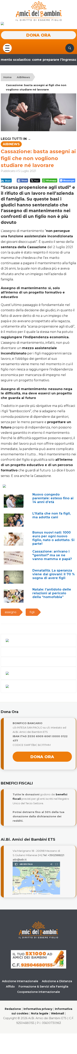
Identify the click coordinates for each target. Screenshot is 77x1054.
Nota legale (39, 1013)
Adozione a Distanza (57, 981)
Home (7, 77)
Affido (10, 986)
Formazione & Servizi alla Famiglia (43, 986)
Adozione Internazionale (20, 981)
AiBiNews (23, 77)
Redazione (13, 1009)
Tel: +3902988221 (53, 855)
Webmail (57, 1013)
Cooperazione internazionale (38, 992)
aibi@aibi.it (20, 859)
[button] (7, 47)
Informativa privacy (37, 1009)
